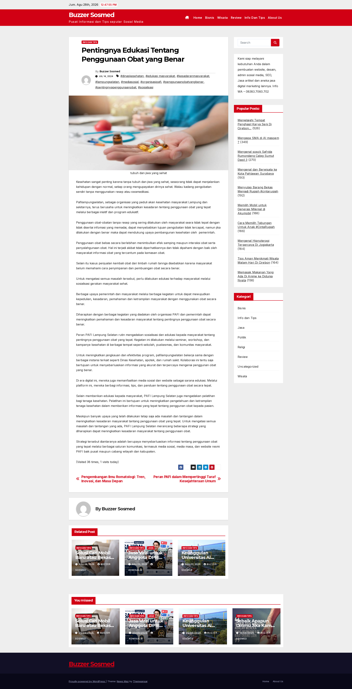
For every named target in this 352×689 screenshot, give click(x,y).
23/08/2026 (140, 632)
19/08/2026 (247, 632)
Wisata (222, 17)
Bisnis (209, 17)
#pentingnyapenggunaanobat (115, 87)
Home (197, 17)
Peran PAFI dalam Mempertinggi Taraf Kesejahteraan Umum (184, 479)
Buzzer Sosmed (91, 15)
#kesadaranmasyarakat (193, 76)
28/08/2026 (86, 632)
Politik (242, 337)
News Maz (123, 681)
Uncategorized (248, 366)
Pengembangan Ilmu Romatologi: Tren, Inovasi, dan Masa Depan (113, 479)
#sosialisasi (145, 87)
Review (236, 17)
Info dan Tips (255, 17)
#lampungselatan (107, 82)
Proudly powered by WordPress (87, 681)
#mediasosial (130, 82)
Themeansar (140, 681)
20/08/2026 (194, 632)
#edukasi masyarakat (160, 76)
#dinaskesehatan (132, 76)
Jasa (150, 548)
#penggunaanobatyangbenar (183, 82)
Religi (241, 347)
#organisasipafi (150, 82)
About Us (275, 17)
